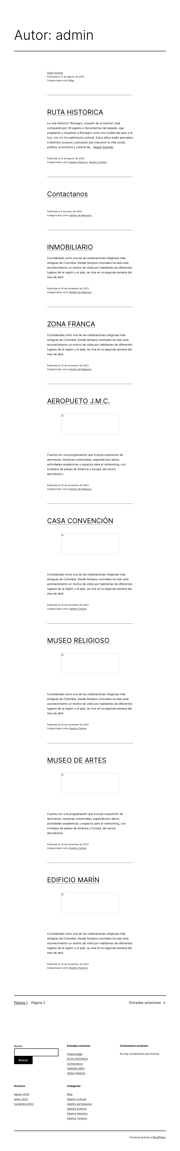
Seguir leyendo (55, 72)
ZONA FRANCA (71, 324)
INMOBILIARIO (70, 247)
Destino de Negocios (80, 215)
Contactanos (67, 194)
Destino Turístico (98, 162)
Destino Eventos (77, 1108)
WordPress (158, 1137)
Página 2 (38, 1003)
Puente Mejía (74, 1054)
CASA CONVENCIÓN (80, 521)
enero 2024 (21, 1099)
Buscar (18, 1046)
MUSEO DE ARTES (76, 760)
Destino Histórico (78, 162)
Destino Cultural (77, 608)
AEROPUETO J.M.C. (78, 401)
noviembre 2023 (24, 1104)
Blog (71, 80)
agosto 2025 (21, 1094)
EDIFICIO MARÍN (73, 880)
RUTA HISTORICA (75, 112)
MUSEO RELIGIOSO (78, 640)
